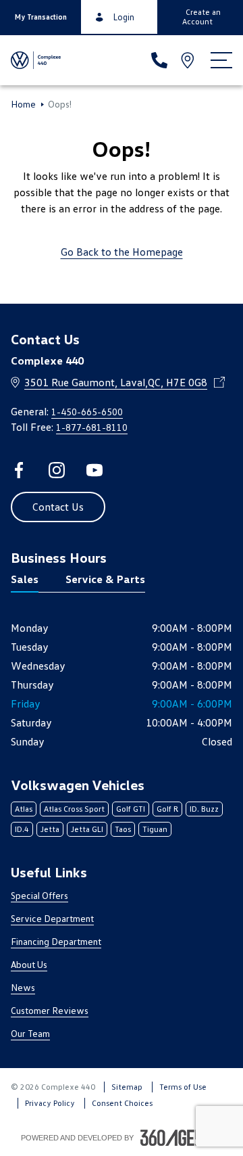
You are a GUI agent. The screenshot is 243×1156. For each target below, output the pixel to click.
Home (23, 104)
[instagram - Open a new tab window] (57, 470)
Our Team (30, 1033)
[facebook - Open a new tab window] (19, 470)
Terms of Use (183, 1087)
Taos (123, 829)
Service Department (52, 918)
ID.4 (22, 829)
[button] (40, 17)
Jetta (49, 829)
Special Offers (39, 895)
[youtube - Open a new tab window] (94, 470)
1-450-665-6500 (87, 411)
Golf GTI (130, 809)
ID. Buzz (204, 809)
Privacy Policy (50, 1103)
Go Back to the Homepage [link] (122, 251)
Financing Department (56, 941)
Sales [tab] (24, 579)
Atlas (23, 809)
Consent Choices (122, 1103)
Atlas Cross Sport (74, 809)
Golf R (167, 809)
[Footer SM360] (181, 1138)
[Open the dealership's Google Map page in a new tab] (189, 60)
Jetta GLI (87, 829)
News (23, 987)
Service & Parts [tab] (105, 579)
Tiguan (154, 829)
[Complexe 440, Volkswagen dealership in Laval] (36, 60)
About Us (29, 964)
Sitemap (126, 1087)
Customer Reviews (49, 1010)
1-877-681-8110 (92, 427)
